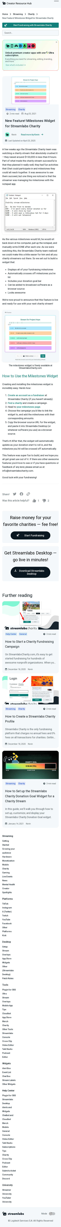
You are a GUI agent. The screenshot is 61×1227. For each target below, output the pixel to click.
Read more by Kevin (30, 134)
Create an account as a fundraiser (26, 395)
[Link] (28, 494)
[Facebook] (21, 494)
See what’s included (15, 65)
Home (5, 14)
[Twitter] (14, 494)
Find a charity (15, 403)
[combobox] (30, 33)
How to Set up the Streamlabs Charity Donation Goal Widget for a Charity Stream (29, 796)
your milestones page (28, 406)
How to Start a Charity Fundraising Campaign (29, 644)
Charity (31, 14)
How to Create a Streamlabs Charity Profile (30, 719)
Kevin (30, 669)
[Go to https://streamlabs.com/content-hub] (16, 3)
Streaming (18, 14)
